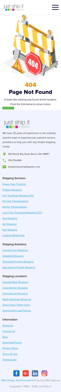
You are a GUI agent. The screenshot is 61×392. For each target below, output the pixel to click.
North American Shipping (16, 299)
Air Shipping (9, 224)
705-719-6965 (15, 160)
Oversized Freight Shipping (18, 261)
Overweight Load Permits (16, 310)
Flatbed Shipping (12, 190)
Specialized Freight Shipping (18, 267)
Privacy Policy (10, 348)
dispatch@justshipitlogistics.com (24, 166)
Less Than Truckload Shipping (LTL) (22, 212)
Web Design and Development (18, 380)
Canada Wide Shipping (15, 282)
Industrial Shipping (13, 256)
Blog (5, 337)
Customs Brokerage (13, 235)
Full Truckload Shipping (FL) (18, 195)
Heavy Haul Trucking (14, 184)
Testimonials (9, 359)
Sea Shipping (9, 218)
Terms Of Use (10, 354)
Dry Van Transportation (15, 201)
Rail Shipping (9, 230)
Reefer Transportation (14, 207)
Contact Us (8, 331)
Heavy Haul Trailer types (16, 305)
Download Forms (12, 342)
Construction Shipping (15, 250)
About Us (7, 325)
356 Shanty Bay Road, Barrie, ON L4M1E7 (28, 154)
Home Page (8, 108)
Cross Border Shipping (15, 288)
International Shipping (14, 293)
